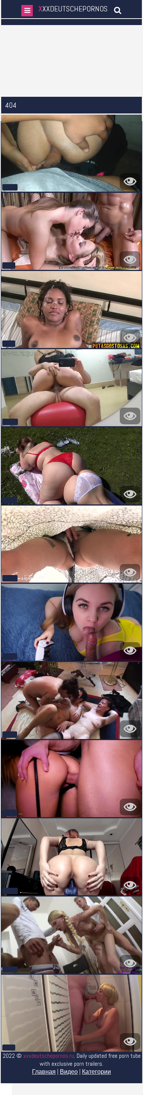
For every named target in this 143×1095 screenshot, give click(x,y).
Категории (96, 1072)
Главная (44, 1072)
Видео (69, 1072)
